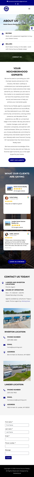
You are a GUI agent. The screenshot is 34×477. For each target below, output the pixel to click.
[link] (32, 28)
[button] (15, 4)
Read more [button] (8, 211)
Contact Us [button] (17, 57)
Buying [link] (9, 33)
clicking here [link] (25, 301)
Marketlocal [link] (17, 473)
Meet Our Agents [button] (17, 160)
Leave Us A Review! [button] (17, 261)
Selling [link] (9, 44)
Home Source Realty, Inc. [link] (12, 24)
